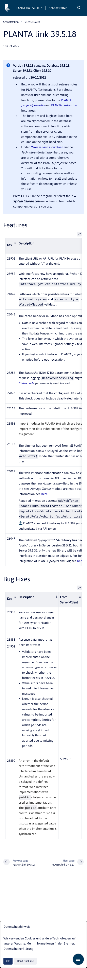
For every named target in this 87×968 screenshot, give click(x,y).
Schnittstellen (58, 8)
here (44, 494)
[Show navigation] (78, 959)
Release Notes (32, 21)
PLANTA (64, 105)
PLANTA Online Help (28, 8)
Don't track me (25, 961)
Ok (8, 961)
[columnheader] (11, 245)
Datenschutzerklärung (18, 948)
